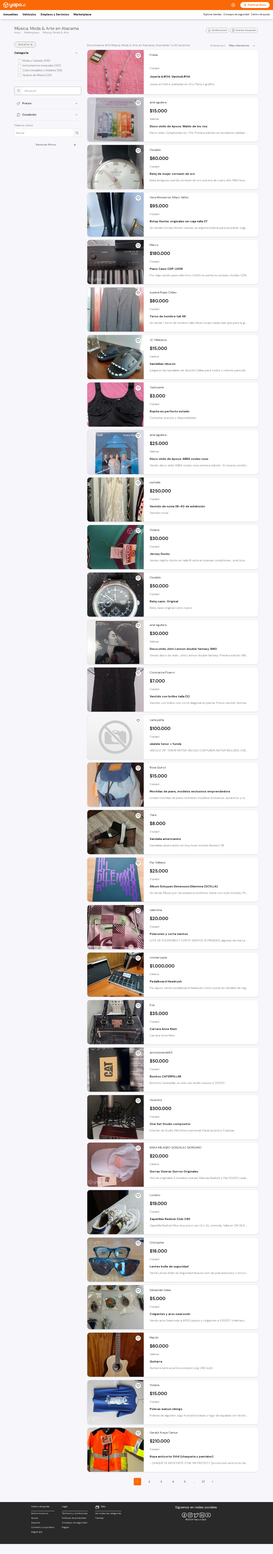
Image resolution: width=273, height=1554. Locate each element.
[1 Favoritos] (138, 198)
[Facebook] (184, 1515)
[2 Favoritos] (138, 245)
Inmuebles (10, 14)
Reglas (65, 1527)
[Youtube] (208, 1515)
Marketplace (82, 14)
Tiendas (99, 1518)
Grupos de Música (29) (37, 75)
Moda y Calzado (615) (36, 61)
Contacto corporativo (42, 1527)
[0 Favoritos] (138, 55)
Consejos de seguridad (236, 14)
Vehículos (29, 14)
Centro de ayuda (260, 14)
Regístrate (36, 1531)
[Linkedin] (202, 1515)
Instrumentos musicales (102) (42, 65)
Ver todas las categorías (108, 1513)
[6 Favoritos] (138, 1243)
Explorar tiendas (213, 14)
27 (203, 1481)
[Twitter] (196, 1515)
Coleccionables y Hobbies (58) (42, 70)
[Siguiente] (213, 1481)
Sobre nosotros (39, 1513)
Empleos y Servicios (55, 14)
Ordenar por (217, 45)
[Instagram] (190, 1515)
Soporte (35, 1522)
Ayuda (34, 1518)
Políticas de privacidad (74, 1518)
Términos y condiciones (75, 1513)
